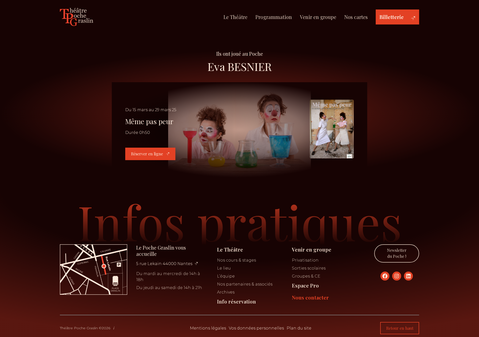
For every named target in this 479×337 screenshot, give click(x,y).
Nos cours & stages (236, 260)
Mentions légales (208, 328)
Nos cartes (356, 16)
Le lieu (224, 268)
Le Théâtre (235, 16)
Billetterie (391, 16)
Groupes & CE (306, 276)
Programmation (273, 16)
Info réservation (236, 301)
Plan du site (299, 328)
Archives (226, 292)
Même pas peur (149, 121)
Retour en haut (399, 328)
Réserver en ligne (147, 153)
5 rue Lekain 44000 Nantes (164, 263)
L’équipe (226, 276)
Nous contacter (310, 297)
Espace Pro (305, 285)
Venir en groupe (318, 16)
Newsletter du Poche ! (397, 253)
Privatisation (305, 260)
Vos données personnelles (256, 328)
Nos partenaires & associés (244, 284)
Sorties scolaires (309, 268)
